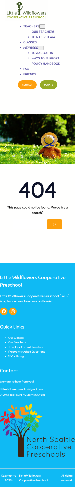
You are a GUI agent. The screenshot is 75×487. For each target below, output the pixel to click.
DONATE (48, 84)
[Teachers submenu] (42, 26)
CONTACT (27, 84)
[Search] (54, 224)
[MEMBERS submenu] (41, 48)
